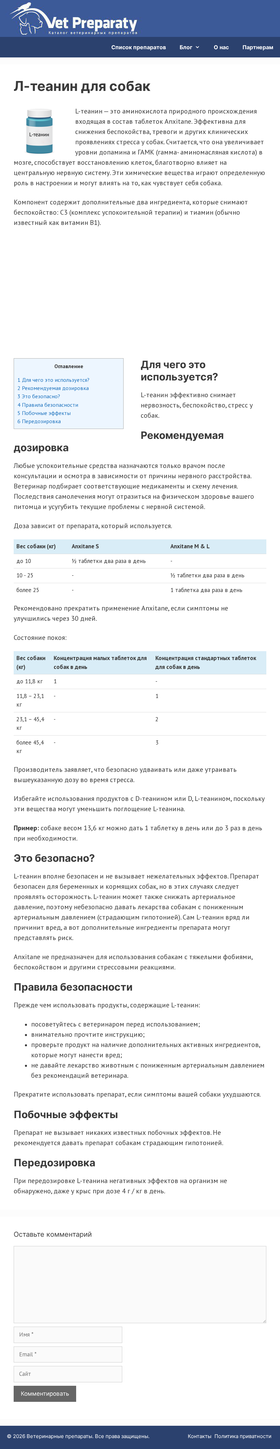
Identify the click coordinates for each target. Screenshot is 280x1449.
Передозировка (39, 421)
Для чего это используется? (53, 379)
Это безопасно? (38, 396)
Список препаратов (138, 47)
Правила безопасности (47, 404)
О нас (221, 47)
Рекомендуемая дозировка (53, 388)
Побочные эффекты (44, 413)
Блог (186, 47)
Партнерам (257, 47)
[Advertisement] (140, 293)
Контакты (199, 1436)
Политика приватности (242, 1436)
